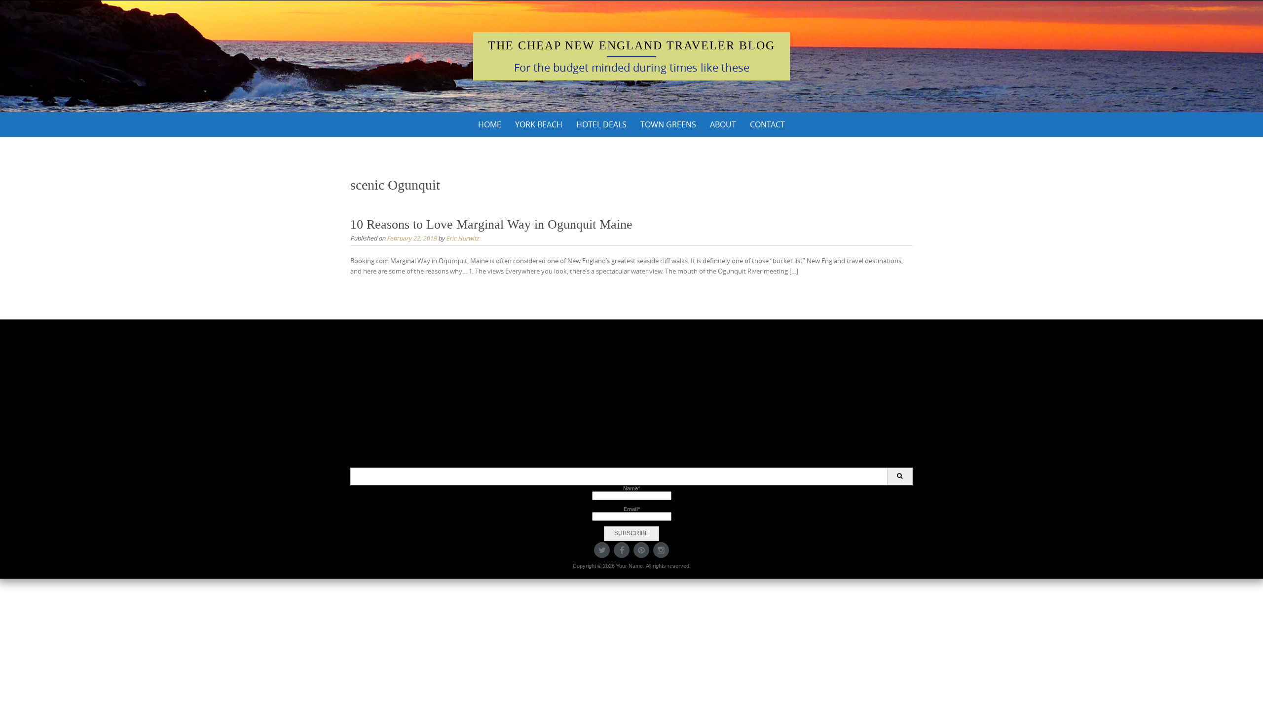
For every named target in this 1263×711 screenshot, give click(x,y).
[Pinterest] (641, 550)
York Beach (538, 124)
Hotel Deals (601, 124)
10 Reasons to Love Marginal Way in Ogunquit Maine (491, 224)
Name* (631, 488)
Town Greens (668, 124)
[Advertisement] (631, 398)
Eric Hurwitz (462, 238)
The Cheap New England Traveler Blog (631, 45)
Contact (767, 124)
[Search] (900, 476)
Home (489, 124)
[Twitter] (602, 550)
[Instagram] (661, 550)
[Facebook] (622, 550)
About (723, 124)
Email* (632, 509)
